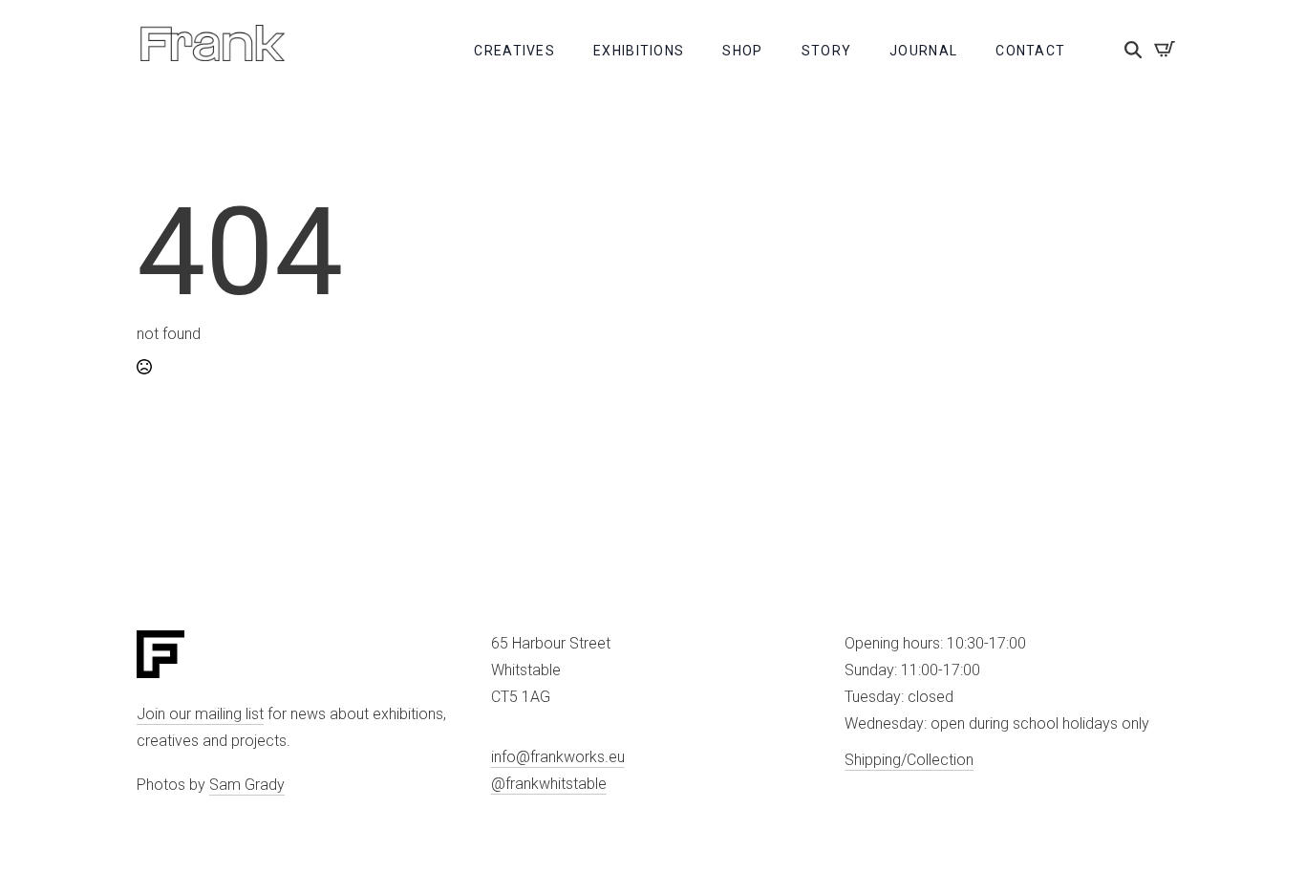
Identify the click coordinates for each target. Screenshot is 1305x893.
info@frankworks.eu (558, 757)
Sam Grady (247, 785)
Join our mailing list (200, 714)
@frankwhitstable (549, 784)
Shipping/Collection (909, 760)
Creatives (514, 50)
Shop (742, 50)
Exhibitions (638, 50)
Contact (1030, 50)
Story (827, 50)
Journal (923, 50)
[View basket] (1164, 49)
